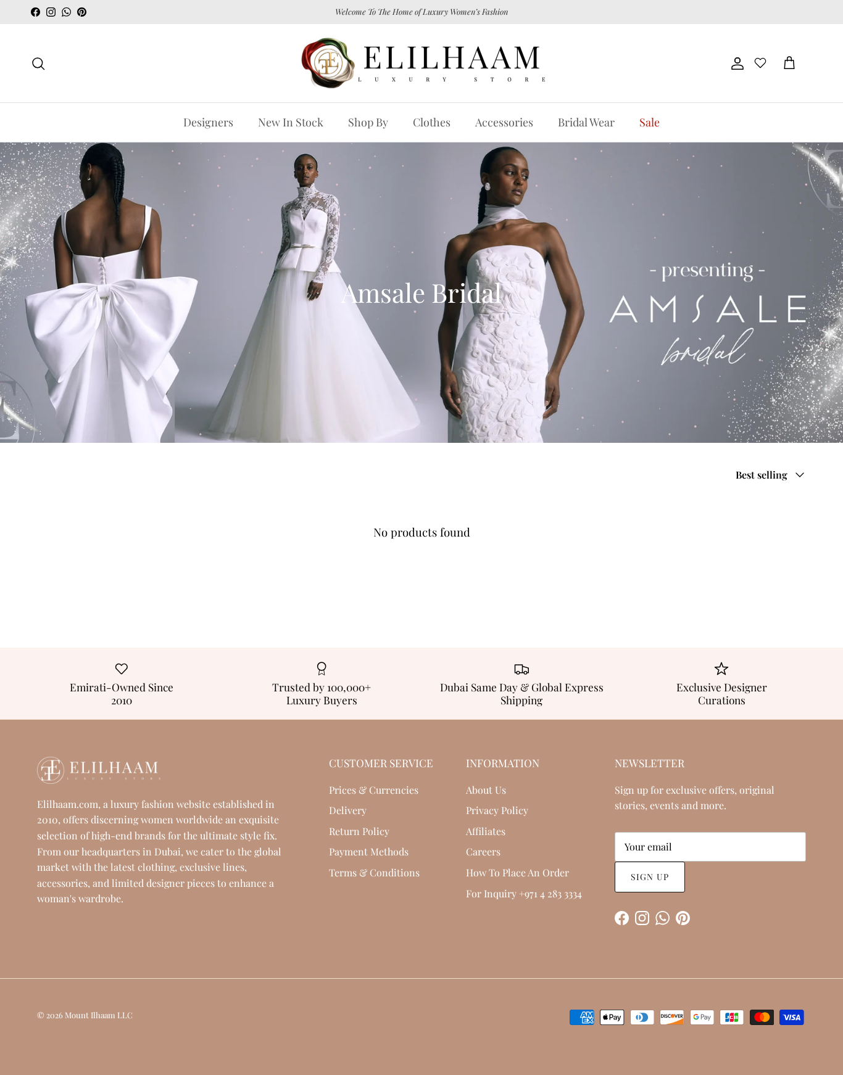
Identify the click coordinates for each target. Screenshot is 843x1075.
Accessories (504, 122)
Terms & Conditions (374, 872)
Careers (483, 851)
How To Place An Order (517, 872)
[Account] (735, 63)
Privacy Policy (497, 810)
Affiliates (485, 831)
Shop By (368, 122)
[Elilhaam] (421, 63)
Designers (208, 122)
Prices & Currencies (373, 789)
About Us (486, 789)
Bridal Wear (586, 122)
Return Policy (359, 831)
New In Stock (290, 122)
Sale (649, 122)
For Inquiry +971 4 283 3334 (524, 893)
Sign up (650, 877)
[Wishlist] (760, 65)
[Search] (38, 63)
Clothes (432, 122)
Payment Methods (369, 851)
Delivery (348, 810)
